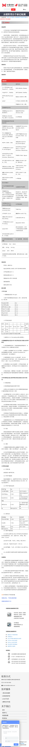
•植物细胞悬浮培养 (18, 616)
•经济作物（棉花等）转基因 (20, 612)
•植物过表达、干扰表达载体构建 (8, 598)
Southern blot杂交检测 (12, 640)
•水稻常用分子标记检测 (19, 618)
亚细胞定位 (10, 636)
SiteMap (22, 743)
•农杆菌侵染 (16, 622)
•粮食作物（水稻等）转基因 (20, 614)
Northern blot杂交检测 (12, 642)
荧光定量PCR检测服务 (12, 644)
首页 (8, 17)
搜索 (13, 9)
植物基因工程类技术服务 (21, 17)
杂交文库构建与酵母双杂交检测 (14, 638)
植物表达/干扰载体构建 (13, 634)
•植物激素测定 (17, 626)
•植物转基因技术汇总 (6, 601)
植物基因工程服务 (11, 646)
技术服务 (12, 17)
